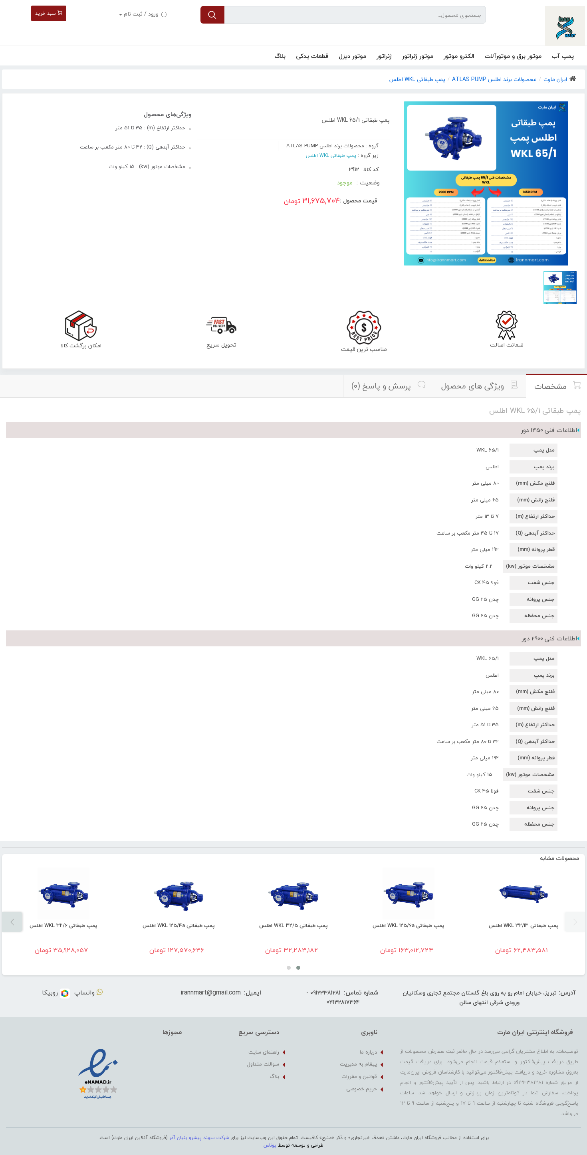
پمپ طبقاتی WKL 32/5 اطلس (293, 925)
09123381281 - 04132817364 (333, 997)
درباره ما (368, 1052)
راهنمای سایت (263, 1052)
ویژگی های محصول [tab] (473, 386)
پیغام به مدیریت (358, 1064)
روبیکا (51, 992)
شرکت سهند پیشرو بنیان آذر (199, 1137)
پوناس (270, 1145)
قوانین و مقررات (359, 1076)
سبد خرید (46, 13)
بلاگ (280, 56)
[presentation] (575, 922)
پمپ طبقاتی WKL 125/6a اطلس (408, 925)
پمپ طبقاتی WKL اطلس (331, 155)
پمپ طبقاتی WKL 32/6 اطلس (63, 925)
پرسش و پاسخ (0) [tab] (382, 386)
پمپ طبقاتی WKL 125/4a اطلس (179, 925)
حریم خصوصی (361, 1088)
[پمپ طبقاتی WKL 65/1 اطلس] (560, 287)
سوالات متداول (263, 1064)
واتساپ (85, 992)
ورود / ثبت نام (141, 14)
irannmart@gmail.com (210, 992)
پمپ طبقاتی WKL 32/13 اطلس (524, 925)
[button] (298, 968)
